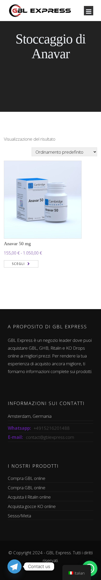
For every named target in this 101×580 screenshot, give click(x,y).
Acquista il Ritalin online (29, 497)
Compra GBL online (26, 478)
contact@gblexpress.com (50, 437)
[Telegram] (14, 566)
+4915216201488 (52, 428)
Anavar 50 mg (17, 243)
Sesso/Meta (19, 516)
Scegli (18, 264)
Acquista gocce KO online (32, 506)
